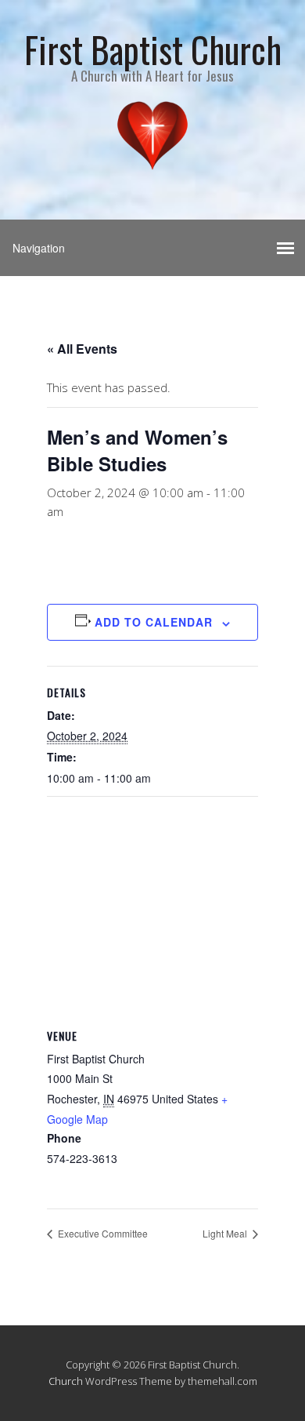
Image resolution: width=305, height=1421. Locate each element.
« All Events (82, 349)
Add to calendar (154, 622)
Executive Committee (102, 1233)
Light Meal (226, 1233)
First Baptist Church (153, 49)
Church (65, 1381)
